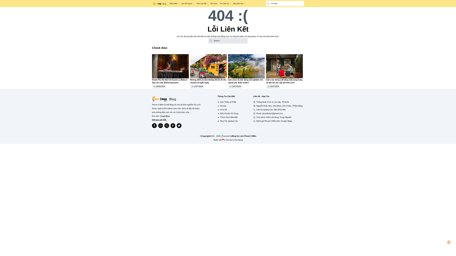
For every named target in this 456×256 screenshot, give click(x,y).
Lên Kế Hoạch (186, 4)
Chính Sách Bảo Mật (229, 117)
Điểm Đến (173, 4)
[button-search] (268, 3)
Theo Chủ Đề (201, 4)
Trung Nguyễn (286, 117)
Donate (223, 106)
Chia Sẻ (223, 110)
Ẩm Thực (214, 4)
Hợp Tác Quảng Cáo (229, 121)
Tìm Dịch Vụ (224, 4)
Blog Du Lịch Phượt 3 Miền (244, 136)
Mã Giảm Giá (238, 4)
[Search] (210, 40)
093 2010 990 (279, 110)
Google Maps (286, 121)
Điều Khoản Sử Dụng (229, 113)
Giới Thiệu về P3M (228, 102)
